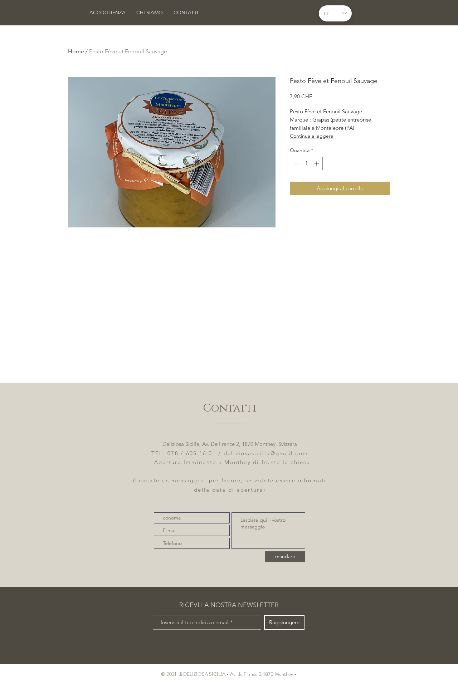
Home (76, 51)
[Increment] (317, 163)
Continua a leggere (311, 136)
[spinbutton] (306, 163)
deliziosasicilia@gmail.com (266, 453)
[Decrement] (295, 163)
